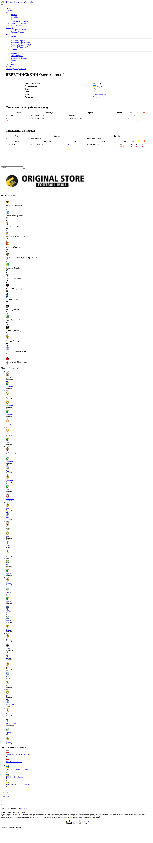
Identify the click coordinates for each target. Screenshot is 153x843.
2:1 (7, 399)
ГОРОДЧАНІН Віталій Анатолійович (17, 769)
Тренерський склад (18, 30)
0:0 (7, 549)
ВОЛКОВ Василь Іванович (14, 762)
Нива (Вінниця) (99, 94)
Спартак (8, 545)
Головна (9, 8)
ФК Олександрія (11, 723)
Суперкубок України (19, 58)
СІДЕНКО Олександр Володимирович (17, 754)
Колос (7, 443)
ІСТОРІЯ (14, 17)
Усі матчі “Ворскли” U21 (21, 43)
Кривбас (8, 648)
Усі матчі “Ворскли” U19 (21, 45)
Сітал (7, 433)
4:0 (7, 418)
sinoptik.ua (23, 808)
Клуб (8, 13)
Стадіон (14, 19)
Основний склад (17, 32)
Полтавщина (16, 62)
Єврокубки (15, 60)
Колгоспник (9, 386)
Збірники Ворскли (18, 25)
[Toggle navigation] (2, 4)
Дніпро (8, 676)
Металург (9, 377)
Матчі (8, 34)
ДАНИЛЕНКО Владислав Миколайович (18, 784)
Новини (9, 10)
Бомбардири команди (19, 23)
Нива (7, 564)
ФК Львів (8, 611)
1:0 (69, 144)
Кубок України (17, 56)
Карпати (8, 592)
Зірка (7, 452)
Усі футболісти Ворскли (20, 21)
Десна (7, 471)
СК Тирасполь (10, 499)
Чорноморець (10, 704)
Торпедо (8, 527)
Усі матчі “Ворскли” (19, 41)
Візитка (14, 15)
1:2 (7, 661)
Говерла (8, 658)
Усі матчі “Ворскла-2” (19, 47)
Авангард (8, 396)
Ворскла (8, 574)
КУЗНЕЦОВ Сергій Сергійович (15, 777)
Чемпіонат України (18, 54)
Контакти (10, 66)
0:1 (7, 456)
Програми (10, 64)
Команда (9, 28)
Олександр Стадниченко (16, 69)
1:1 (7, 381)
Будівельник (9, 461)
